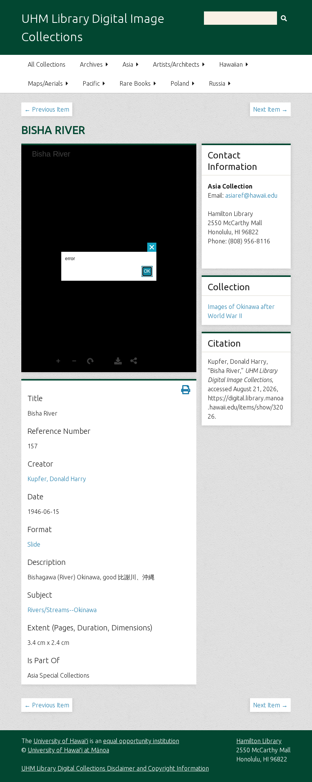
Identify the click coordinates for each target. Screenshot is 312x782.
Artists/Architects (176, 64)
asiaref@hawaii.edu (251, 195)
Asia (128, 64)
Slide (33, 544)
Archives (91, 64)
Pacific (91, 83)
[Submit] (284, 18)
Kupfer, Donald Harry (56, 478)
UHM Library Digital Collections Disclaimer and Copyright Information (115, 768)
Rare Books (135, 83)
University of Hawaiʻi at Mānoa (68, 750)
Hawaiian (231, 64)
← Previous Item (46, 109)
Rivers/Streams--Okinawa (62, 609)
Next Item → (270, 109)
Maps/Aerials (45, 83)
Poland (179, 83)
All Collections (46, 64)
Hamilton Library (259, 740)
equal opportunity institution (141, 740)
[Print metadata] (185, 389)
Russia (217, 83)
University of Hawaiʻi (60, 740)
